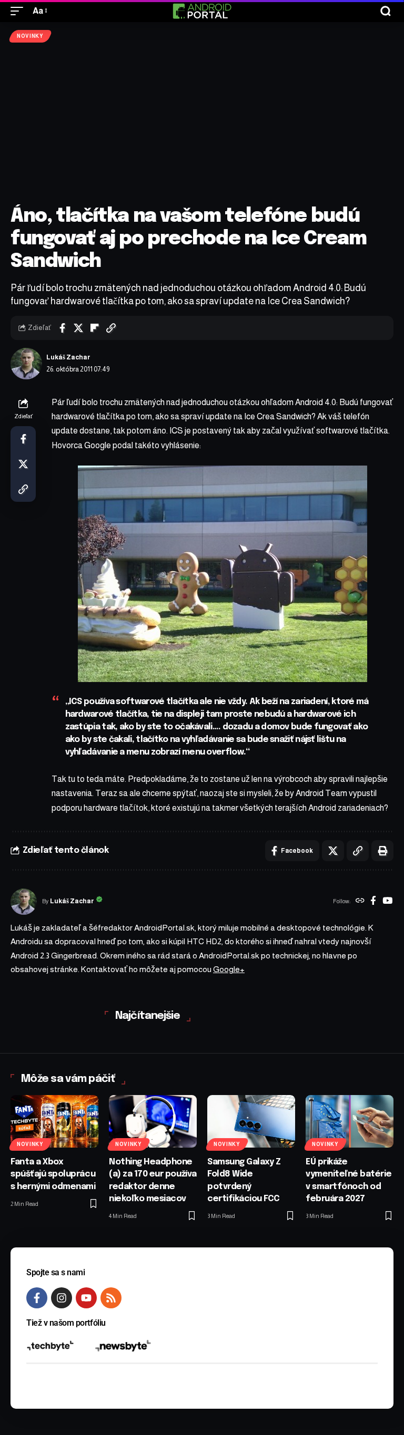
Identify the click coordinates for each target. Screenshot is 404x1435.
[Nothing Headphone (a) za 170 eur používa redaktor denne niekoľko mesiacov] (153, 1121)
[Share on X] (78, 327)
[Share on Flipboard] (94, 327)
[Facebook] (373, 901)
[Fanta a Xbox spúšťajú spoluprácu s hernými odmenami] (54, 1121)
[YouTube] (387, 901)
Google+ (229, 969)
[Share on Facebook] (62, 327)
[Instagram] (61, 1297)
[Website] (360, 901)
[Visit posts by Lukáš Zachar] (26, 363)
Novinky (30, 36)
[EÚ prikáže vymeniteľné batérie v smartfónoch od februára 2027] (349, 1121)
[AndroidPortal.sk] (202, 11)
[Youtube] (86, 1297)
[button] (19, 11)
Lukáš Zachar (68, 357)
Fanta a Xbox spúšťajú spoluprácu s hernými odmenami (53, 1174)
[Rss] (111, 1297)
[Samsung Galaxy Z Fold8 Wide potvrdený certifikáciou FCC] (251, 1121)
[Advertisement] (202, 124)
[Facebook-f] (36, 1297)
